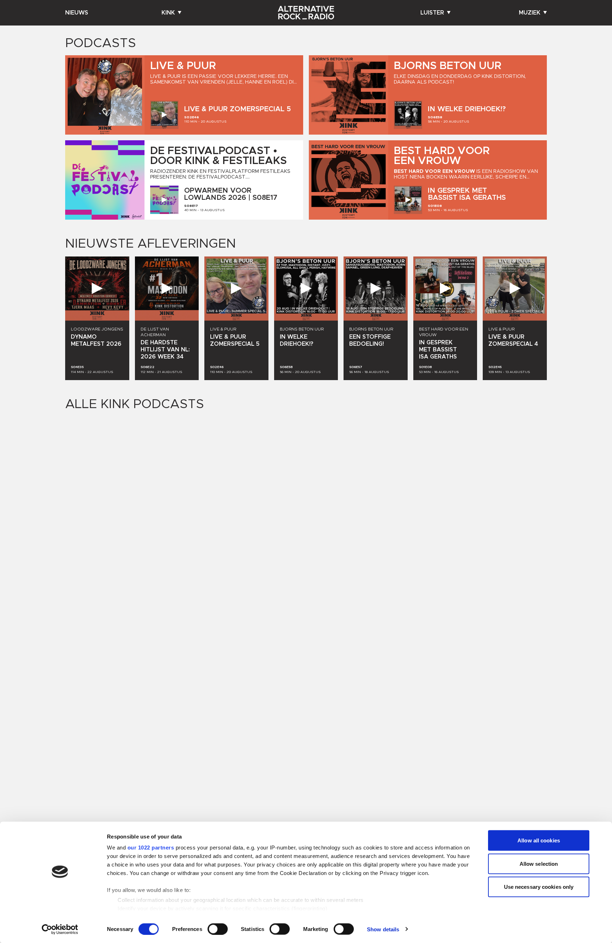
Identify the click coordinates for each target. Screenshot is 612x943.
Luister (432, 13)
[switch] (218, 928)
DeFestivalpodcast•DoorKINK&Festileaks (218, 156)
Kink (168, 13)
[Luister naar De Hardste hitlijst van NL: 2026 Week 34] (167, 288)
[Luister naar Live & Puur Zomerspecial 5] (164, 115)
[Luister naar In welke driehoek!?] (408, 115)
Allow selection (539, 863)
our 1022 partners (151, 848)
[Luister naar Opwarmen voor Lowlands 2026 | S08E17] (164, 200)
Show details (383, 929)
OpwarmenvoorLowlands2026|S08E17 (230, 194)
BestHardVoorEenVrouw (442, 156)
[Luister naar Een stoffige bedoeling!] (376, 288)
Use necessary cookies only (539, 887)
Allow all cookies (538, 840)
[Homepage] (306, 13)
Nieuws (76, 13)
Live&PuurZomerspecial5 (237, 109)
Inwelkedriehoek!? (467, 109)
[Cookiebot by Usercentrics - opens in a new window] (60, 929)
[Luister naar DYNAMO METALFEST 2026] (97, 288)
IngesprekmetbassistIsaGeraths (467, 194)
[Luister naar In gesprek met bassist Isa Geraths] (408, 200)
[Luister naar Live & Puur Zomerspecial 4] (515, 288)
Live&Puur (183, 66)
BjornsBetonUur (448, 66)
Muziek (529, 13)
